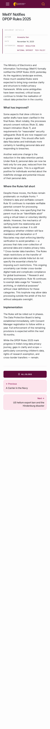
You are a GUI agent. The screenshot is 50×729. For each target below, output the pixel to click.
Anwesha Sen (23, 37)
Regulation (30, 46)
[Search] (43, 4)
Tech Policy (40, 50)
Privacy (20, 46)
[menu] (7, 4)
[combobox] (43, 4)
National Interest (25, 50)
